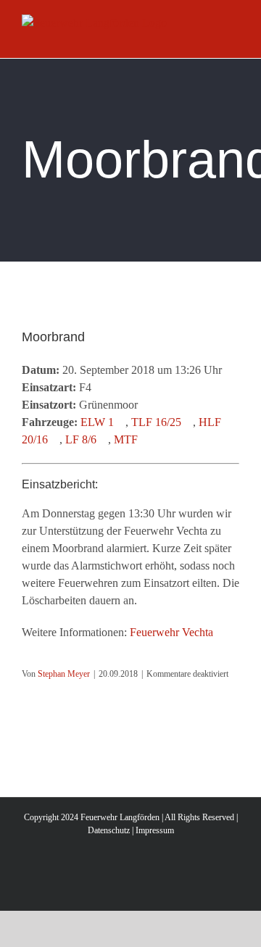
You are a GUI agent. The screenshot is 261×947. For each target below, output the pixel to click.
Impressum (155, 830)
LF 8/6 (80, 439)
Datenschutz (109, 830)
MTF (126, 439)
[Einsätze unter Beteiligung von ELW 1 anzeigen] (121, 422)
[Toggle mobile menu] (233, 35)
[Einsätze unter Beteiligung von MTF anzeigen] (145, 440)
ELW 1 (97, 422)
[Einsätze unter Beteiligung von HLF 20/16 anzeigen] (55, 440)
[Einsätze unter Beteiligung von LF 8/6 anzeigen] (103, 440)
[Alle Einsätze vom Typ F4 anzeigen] (98, 387)
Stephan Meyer (64, 674)
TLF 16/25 (156, 422)
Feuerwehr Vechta (171, 632)
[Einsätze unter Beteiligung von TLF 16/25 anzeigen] (188, 422)
